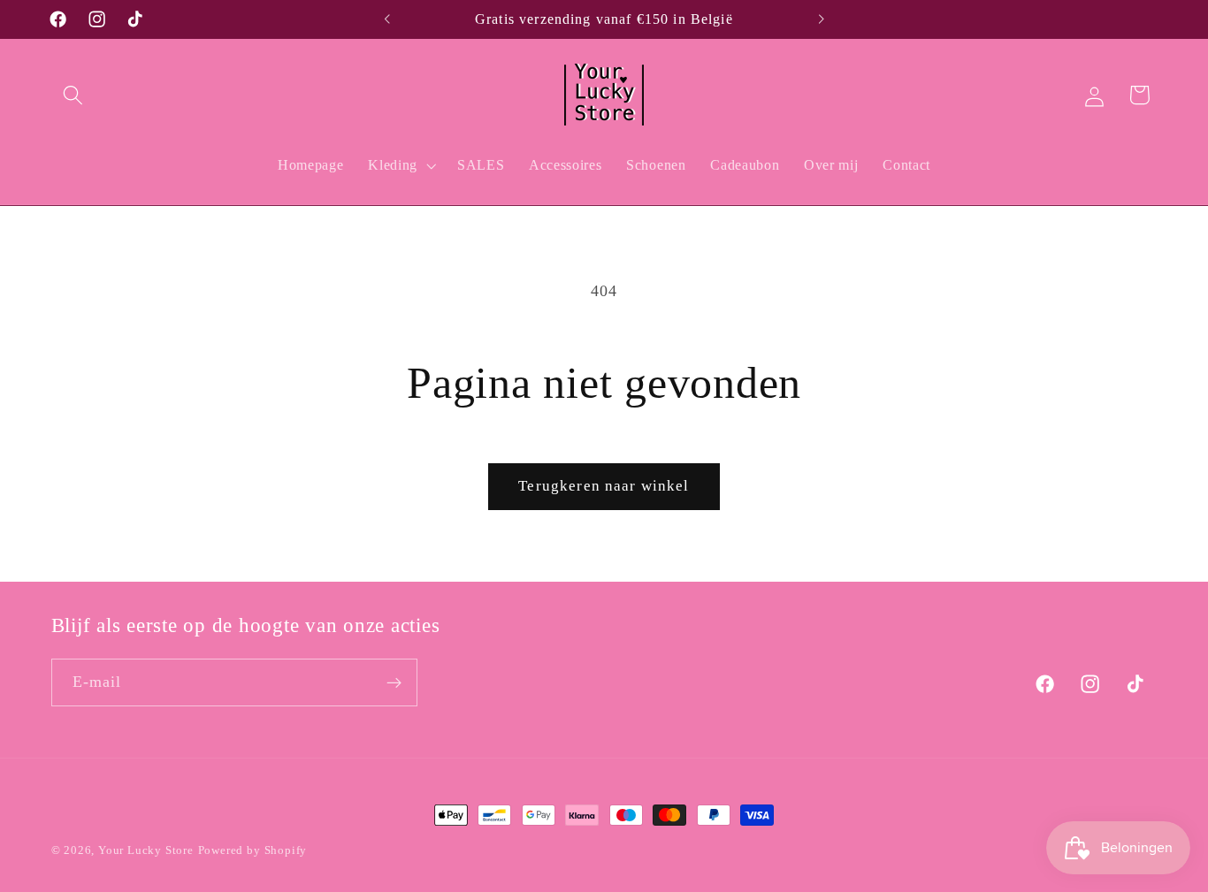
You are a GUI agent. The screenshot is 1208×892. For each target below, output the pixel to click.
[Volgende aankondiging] (820, 19)
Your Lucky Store (146, 850)
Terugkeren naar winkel (603, 485)
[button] (73, 95)
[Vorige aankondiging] (387, 19)
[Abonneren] (394, 683)
